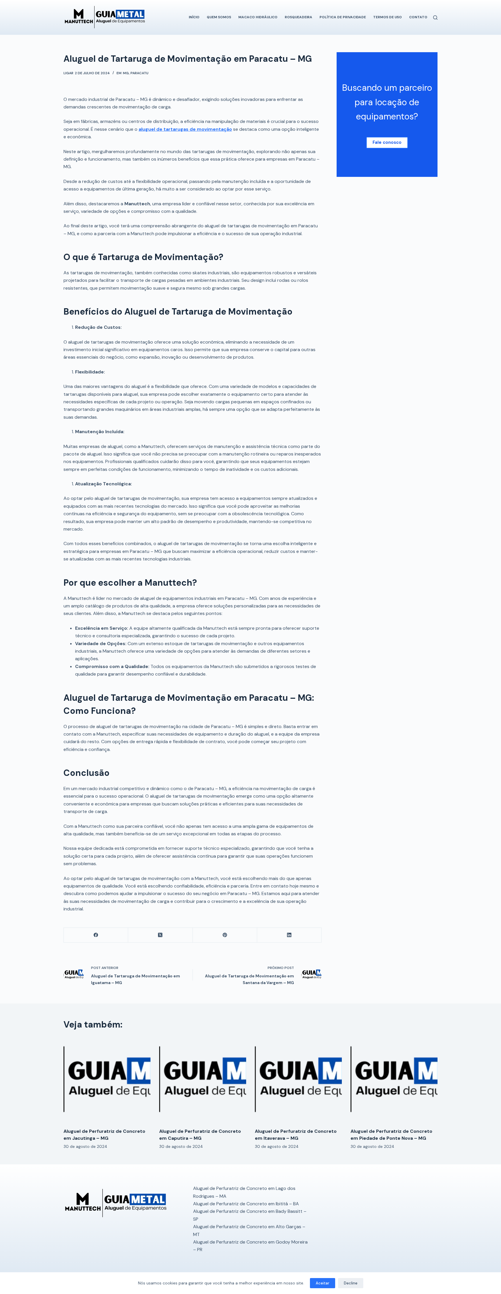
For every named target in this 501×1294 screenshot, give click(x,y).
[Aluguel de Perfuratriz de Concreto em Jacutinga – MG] (106, 1080)
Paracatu (139, 73)
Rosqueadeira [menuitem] (298, 17)
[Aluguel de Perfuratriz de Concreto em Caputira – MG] (202, 1080)
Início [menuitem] (194, 17)
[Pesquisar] (435, 17)
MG (126, 73)
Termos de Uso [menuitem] (387, 17)
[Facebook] (96, 935)
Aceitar (322, 1283)
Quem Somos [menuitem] (219, 17)
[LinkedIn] (289, 935)
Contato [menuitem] (418, 17)
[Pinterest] (225, 935)
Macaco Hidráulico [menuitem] (257, 17)
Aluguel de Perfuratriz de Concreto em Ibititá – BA (246, 1204)
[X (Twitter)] (160, 935)
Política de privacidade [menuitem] (343, 17)
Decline (350, 1283)
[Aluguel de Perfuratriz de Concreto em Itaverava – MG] (298, 1080)
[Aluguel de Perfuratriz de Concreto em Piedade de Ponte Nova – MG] (394, 1080)
